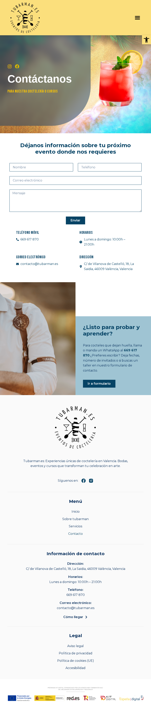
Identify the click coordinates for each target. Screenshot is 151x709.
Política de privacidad (75, 653)
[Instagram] (9, 66)
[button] (146, 39)
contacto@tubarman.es (75, 608)
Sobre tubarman (75, 519)
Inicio (76, 511)
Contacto (75, 534)
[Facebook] (17, 66)
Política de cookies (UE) (75, 661)
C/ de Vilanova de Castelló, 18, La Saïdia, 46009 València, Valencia (75, 569)
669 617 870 (75, 595)
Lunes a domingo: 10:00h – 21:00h (75, 582)
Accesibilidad (75, 668)
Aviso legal (75, 646)
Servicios (75, 526)
